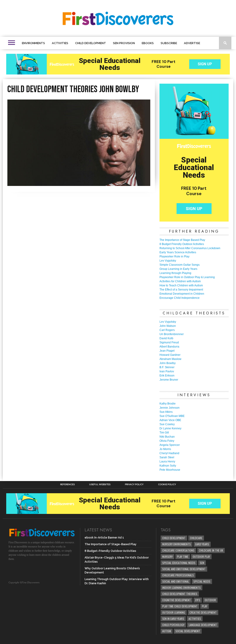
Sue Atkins (166, 411)
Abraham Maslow (170, 359)
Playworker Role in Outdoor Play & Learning (187, 277)
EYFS (197, 600)
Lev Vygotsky (167, 260)
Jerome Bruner (168, 379)
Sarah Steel (166, 457)
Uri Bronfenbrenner (171, 334)
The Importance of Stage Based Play (182, 240)
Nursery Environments (176, 544)
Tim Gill (164, 432)
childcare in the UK (211, 550)
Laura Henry (167, 461)
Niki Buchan (167, 436)
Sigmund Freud (169, 342)
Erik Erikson (166, 375)
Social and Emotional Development (184, 569)
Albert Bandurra (169, 346)
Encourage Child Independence (179, 297)
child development (174, 538)
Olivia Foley (166, 440)
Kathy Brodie (167, 403)
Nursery (167, 557)
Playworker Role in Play (174, 256)
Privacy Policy (134, 484)
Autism (166, 631)
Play (204, 606)
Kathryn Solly (167, 465)
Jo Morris (165, 449)
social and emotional (175, 581)
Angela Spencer (169, 445)
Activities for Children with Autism (180, 281)
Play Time (182, 557)
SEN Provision (124, 43)
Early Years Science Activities (177, 252)
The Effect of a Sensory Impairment (181, 289)
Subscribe (169, 43)
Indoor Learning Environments (181, 588)
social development (187, 631)
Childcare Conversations (178, 550)
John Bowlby (167, 363)
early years (202, 544)
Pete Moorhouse (169, 469)
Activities (60, 43)
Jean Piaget (166, 350)
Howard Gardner (169, 354)
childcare (196, 538)
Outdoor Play (201, 557)
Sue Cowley (167, 424)
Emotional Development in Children (181, 293)
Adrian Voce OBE (170, 420)
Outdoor (210, 600)
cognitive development (176, 600)
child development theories (179, 594)
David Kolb (166, 338)
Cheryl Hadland (169, 453)
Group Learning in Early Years (178, 269)
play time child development (180, 606)
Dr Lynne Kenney (170, 428)
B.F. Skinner (166, 367)
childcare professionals (178, 575)
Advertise (192, 43)
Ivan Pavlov (166, 371)
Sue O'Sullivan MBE (172, 416)
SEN (202, 563)
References (67, 484)
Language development (203, 625)
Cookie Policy (167, 484)
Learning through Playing (175, 273)
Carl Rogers (167, 330)
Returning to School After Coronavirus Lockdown (189, 248)
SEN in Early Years (173, 619)
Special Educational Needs (178, 563)
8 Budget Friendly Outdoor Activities (181, 244)
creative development (203, 612)
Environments (33, 43)
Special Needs (201, 581)
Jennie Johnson (169, 407)
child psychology (173, 625)
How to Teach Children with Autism (181, 285)
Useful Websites (99, 484)
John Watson (167, 326)
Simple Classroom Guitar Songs (179, 264)
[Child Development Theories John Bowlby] (78, 184)
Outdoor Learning (173, 612)
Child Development (90, 43)
